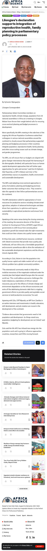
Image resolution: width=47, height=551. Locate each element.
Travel (18, 515)
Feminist (16, 15)
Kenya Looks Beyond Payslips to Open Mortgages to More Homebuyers (17, 368)
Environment (7, 15)
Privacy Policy (26, 545)
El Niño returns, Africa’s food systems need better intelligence (17, 383)
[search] (34, 2)
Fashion (12, 515)
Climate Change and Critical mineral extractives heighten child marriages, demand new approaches (17, 399)
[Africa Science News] (12, 2)
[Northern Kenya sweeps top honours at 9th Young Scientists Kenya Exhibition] (38, 448)
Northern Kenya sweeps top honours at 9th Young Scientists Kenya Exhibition (16, 445)
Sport (24, 515)
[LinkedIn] (33, 537)
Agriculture (37, 386)
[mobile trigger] (43, 2)
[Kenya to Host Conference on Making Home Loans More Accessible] (38, 432)
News (29, 15)
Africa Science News (17, 42)
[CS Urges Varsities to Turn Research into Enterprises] (38, 417)
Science (35, 15)
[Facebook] (27, 537)
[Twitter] (30, 537)
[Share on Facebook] (7, 51)
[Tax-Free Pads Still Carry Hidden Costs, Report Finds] (38, 463)
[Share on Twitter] (11, 51)
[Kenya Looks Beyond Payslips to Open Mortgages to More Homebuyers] (38, 370)
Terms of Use (6, 547)
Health (23, 15)
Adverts (29, 515)
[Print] (15, 51)
